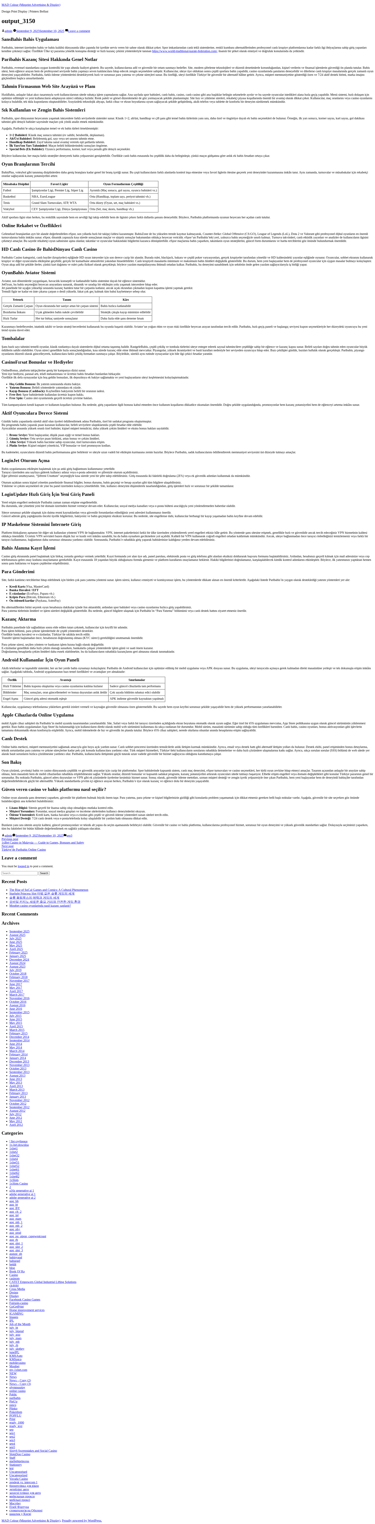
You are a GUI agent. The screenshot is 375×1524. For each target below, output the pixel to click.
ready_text (15, 1426)
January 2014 (17, 1058)
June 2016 (15, 1008)
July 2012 (15, 1114)
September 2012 (19, 1107)
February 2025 (18, 952)
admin (8, 31)
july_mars (15, 1338)
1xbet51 (14, 1162)
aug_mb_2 (15, 1225)
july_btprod (16, 1331)
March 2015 (16, 1029)
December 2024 (19, 959)
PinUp (13, 1401)
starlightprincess (19, 1461)
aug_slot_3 (16, 1250)
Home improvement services (27, 1310)
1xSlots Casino (18, 1183)
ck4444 (14, 1285)
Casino (13, 1275)
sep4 (12, 1443)
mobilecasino (17, 1362)
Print (12, 1419)
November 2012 (19, 1100)
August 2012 (17, 1110)
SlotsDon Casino (19, 1454)
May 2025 (15, 945)
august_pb (15, 1253)
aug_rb (13, 1239)
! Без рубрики (18, 1141)
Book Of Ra (17, 1271)
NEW (13, 1373)
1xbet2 (13, 1152)
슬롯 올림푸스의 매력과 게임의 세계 (34, 897)
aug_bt (13, 1204)
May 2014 (15, 1047)
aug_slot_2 (16, 1246)
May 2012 (15, 1121)
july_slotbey (16, 1348)
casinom (14, 1278)
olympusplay (17, 1387)
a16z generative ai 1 (21, 1190)
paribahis (15, 1398)
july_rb (13, 1345)
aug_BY (14, 1208)
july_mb (14, 1341)
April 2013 (16, 1086)
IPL (11, 1320)
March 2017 (16, 994)
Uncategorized (18, 1475)
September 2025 (19, 931)
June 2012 (15, 1117)
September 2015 (19, 1012)
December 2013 (19, 1061)
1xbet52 (14, 1166)
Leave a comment (79, 31)
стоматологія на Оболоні (25, 1510)
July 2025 (15, 938)
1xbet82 (14, 1176)
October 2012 (17, 1103)
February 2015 (18, 1033)
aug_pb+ (14, 1229)
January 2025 (17, 956)
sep (11, 1429)
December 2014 (19, 1037)
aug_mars (15, 1218)
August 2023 (17, 966)
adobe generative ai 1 (22, 1194)
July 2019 (15, 970)
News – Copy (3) (20, 1384)
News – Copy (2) (20, 1380)
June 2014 (15, 1044)
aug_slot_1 (16, 1243)
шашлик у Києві (20, 1514)
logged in (23, 866)
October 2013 (17, 1068)
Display (14, 1296)
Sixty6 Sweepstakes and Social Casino (33, 1450)
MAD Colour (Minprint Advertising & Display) (31, 4)
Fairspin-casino (18, 1303)
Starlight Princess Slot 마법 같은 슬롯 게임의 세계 (42, 893)
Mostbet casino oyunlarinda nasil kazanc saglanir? (40, 905)
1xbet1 (13, 1148)
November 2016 (19, 998)
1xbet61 (14, 1169)
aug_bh (14, 1201)
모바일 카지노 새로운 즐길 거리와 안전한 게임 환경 (44, 901)
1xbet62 (14, 1173)
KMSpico (15, 1359)
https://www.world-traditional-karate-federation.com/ (184, 51)
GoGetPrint (16, 1306)
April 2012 (16, 1124)
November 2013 (19, 1065)
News (13, 1377)
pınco (12, 1405)
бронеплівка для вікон (24, 1485)
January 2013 (17, 1096)
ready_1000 (16, 1422)
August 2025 (17, 935)
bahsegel (14, 1261)
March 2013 (16, 1089)
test (11, 1468)
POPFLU (15, 1415)
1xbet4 (13, 1159)
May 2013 (15, 1082)
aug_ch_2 (15, 1211)
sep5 (12, 1447)
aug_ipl (14, 1215)
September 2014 (19, 1040)
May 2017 (15, 987)
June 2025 (15, 942)
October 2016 (17, 1001)
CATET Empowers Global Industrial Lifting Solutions (42, 1282)
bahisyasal (15, 1257)
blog (12, 1268)
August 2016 (17, 1005)
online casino (17, 1391)
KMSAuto (15, 1355)
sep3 (69, 835)
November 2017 (19, 980)
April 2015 (16, 1026)
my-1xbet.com (18, 1369)
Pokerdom (15, 1412)
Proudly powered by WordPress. (82, 1520)
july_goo (14, 1334)
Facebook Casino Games (24, 1299)
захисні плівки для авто (25, 1493)
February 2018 (18, 977)
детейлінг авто (19, 1489)
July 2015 (15, 1015)
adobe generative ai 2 (22, 1197)
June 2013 (15, 1079)
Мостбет (15, 1503)
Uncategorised (18, 1471)
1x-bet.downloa (19, 1145)
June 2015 (15, 1019)
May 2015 (15, 1022)
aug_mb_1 (15, 1222)
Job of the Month (19, 1324)
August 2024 (17, 963)
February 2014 (18, 1054)
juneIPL (14, 1352)
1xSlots (14, 1180)
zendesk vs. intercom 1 (23, 1482)
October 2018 (17, 973)
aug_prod (15, 1232)
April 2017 (16, 991)
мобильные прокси (22, 1496)
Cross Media (17, 1289)
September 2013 (19, 1072)
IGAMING (16, 1313)
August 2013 (17, 1075)
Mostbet (14, 1366)
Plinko (13, 1408)
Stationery (15, 1464)
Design (13, 1292)
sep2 (12, 1436)
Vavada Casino (18, 1478)
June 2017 (15, 984)
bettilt (12, 1264)
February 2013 (18, 1093)
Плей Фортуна (19, 1507)
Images (13, 1317)
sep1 (12, 1433)
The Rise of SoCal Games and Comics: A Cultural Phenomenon (48, 889)
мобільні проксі (19, 1500)
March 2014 (16, 1051)
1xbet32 (14, 1155)
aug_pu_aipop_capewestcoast (27, 1236)
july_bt (13, 1327)
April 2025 (16, 949)
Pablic (13, 1394)
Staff (12, 1457)
